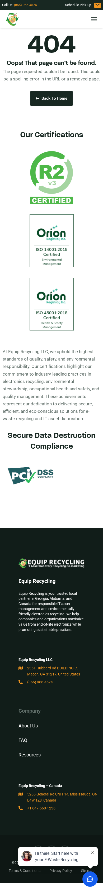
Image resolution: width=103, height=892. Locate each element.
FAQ (22, 740)
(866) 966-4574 (25, 5)
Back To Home (54, 98)
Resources (29, 754)
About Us (28, 725)
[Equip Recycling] (13, 19)
